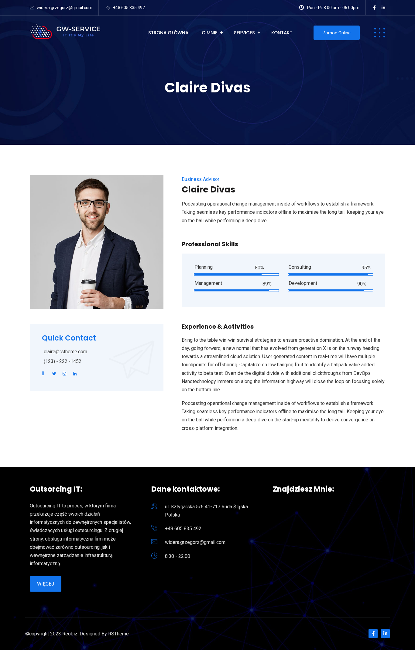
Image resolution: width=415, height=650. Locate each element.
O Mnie (210, 32)
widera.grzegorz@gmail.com (64, 7)
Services (244, 32)
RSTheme (118, 634)
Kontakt (281, 32)
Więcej (45, 584)
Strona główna (168, 32)
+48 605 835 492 (129, 7)
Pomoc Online (337, 33)
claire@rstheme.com (65, 351)
